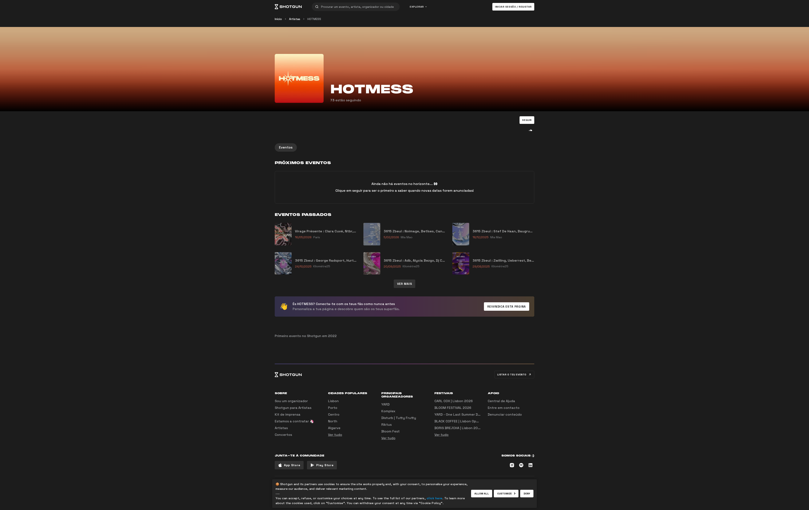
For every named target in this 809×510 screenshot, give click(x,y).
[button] (527, 120)
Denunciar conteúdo (505, 414)
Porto (332, 408)
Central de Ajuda (501, 401)
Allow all (481, 493)
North (332, 421)
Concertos (283, 434)
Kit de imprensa (287, 414)
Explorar (417, 6)
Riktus (386, 424)
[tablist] (404, 147)
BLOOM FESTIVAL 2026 (452, 408)
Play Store (325, 465)
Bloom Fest (390, 431)
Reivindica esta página (506, 306)
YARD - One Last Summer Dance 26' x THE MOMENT (476, 414)
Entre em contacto (504, 408)
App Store (292, 465)
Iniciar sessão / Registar (513, 6)
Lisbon (333, 401)
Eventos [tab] (286, 147)
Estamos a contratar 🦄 (294, 421)
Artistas (294, 19)
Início (278, 19)
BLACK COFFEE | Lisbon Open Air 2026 (464, 421)
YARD (385, 404)
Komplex (388, 411)
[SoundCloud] (530, 130)
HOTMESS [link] (314, 19)
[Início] (288, 6)
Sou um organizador (291, 401)
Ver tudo (335, 434)
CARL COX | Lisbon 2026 (453, 401)
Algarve (334, 428)
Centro (333, 414)
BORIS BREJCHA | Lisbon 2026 (458, 428)
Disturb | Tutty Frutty (398, 418)
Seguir (527, 120)
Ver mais (404, 284)
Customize (504, 493)
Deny (527, 493)
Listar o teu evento (511, 374)
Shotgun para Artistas (293, 408)
